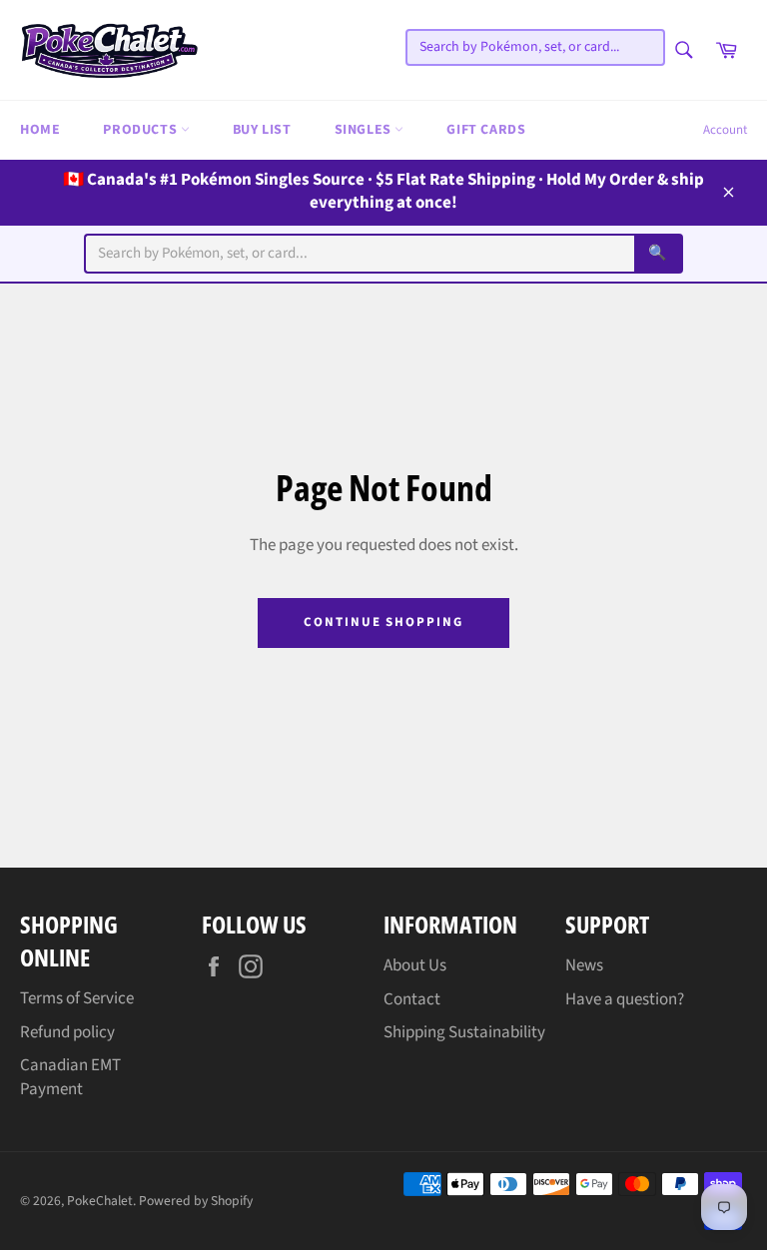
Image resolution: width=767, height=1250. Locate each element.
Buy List (262, 130)
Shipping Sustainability (464, 1032)
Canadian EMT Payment (70, 1076)
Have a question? (624, 999)
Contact (412, 999)
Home (40, 130)
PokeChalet (100, 1200)
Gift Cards (485, 130)
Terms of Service (77, 998)
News (584, 965)
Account (725, 130)
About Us (415, 965)
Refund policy (67, 1032)
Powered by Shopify (196, 1200)
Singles (365, 130)
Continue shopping (383, 622)
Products (141, 130)
